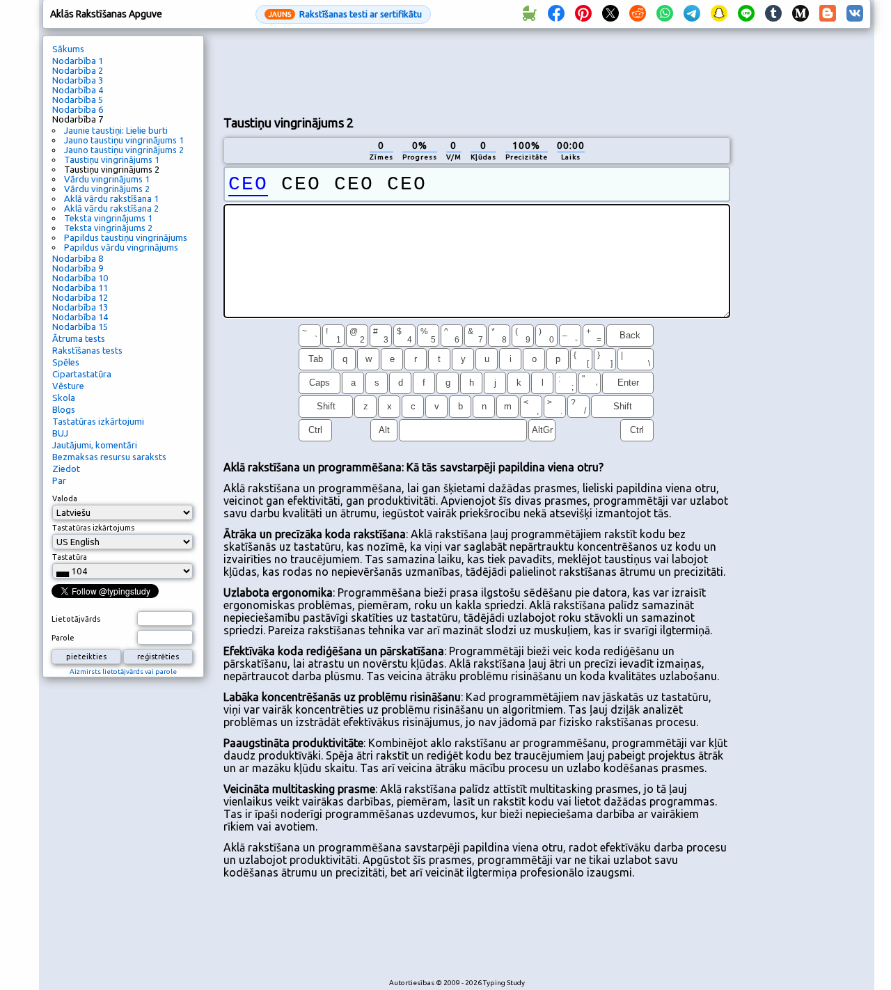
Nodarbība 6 (77, 109)
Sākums (68, 49)
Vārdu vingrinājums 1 (107, 179)
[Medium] (800, 14)
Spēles (65, 362)
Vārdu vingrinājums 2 (107, 189)
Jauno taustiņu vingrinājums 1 (124, 140)
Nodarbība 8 (77, 258)
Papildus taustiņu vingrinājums (125, 237)
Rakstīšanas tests (87, 350)
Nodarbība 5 (77, 99)
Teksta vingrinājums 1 (108, 218)
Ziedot (66, 468)
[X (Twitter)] (610, 14)
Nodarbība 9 (77, 268)
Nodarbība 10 (80, 278)
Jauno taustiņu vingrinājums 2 (124, 150)
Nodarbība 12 (80, 297)
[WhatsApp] (664, 14)
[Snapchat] (719, 14)
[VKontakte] (854, 14)
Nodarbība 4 (77, 90)
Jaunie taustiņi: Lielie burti (116, 130)
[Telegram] (692, 14)
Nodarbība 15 (80, 326)
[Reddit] (637, 14)
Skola (63, 397)
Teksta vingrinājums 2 (108, 228)
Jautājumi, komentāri (94, 445)
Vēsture (68, 386)
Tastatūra (69, 557)
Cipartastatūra (81, 374)
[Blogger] (827, 14)
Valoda (64, 498)
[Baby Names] (529, 14)
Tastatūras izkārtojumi (98, 421)
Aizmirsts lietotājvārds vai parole (123, 671)
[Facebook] (556, 14)
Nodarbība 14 (80, 317)
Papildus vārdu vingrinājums (121, 247)
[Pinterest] (583, 14)
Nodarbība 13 (80, 307)
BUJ (60, 433)
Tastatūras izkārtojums (93, 528)
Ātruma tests (78, 338)
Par (59, 480)
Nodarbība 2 (77, 70)
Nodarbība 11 (80, 287)
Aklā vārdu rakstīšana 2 (111, 208)
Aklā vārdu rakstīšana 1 (111, 198)
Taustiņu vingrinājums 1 (111, 159)
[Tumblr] (773, 14)
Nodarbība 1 (77, 60)
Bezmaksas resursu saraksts (109, 457)
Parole (63, 638)
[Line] (746, 14)
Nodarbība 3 (77, 80)
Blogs (63, 409)
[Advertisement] (476, 70)
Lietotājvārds (76, 619)
